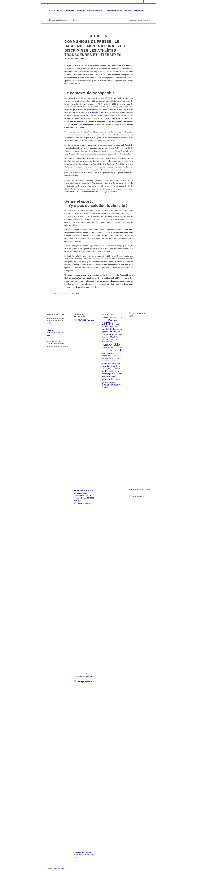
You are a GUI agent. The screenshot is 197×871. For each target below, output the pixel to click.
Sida (103, 374)
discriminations (107, 326)
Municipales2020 (106, 358)
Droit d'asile (110, 329)
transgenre (109, 374)
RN (118, 368)
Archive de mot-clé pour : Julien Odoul (62, 20)
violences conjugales (110, 382)
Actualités (68, 58)
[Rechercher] (148, 10)
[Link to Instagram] (148, 1)
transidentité (118, 374)
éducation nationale (111, 386)
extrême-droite (115, 334)
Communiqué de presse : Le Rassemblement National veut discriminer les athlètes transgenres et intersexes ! (95, 48)
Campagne (105, 321)
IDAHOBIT (110, 347)
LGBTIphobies (107, 353)
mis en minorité (111, 118)
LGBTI (118, 350)
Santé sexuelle (115, 371)
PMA (109, 363)
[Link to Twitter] (141, 1)
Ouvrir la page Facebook (56, 343)
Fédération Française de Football (110, 338)
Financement (106, 337)
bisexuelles (120, 318)
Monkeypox (117, 356)
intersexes (118, 347)
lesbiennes (104, 351)
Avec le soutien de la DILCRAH (139, 489)
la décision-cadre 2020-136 (96, 112)
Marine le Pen (107, 355)
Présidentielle (115, 363)
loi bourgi (115, 353)
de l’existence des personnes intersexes (109, 235)
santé (104, 371)
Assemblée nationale (109, 318)
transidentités (108, 376)
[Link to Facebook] (145, 1)
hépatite (104, 348)
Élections (106, 384)
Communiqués (79, 58)
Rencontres (112, 368)
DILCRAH (115, 324)
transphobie (108, 379)
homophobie (111, 344)
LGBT (110, 350)
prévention (106, 366)
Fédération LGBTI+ (72, 293)
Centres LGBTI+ (110, 321)
